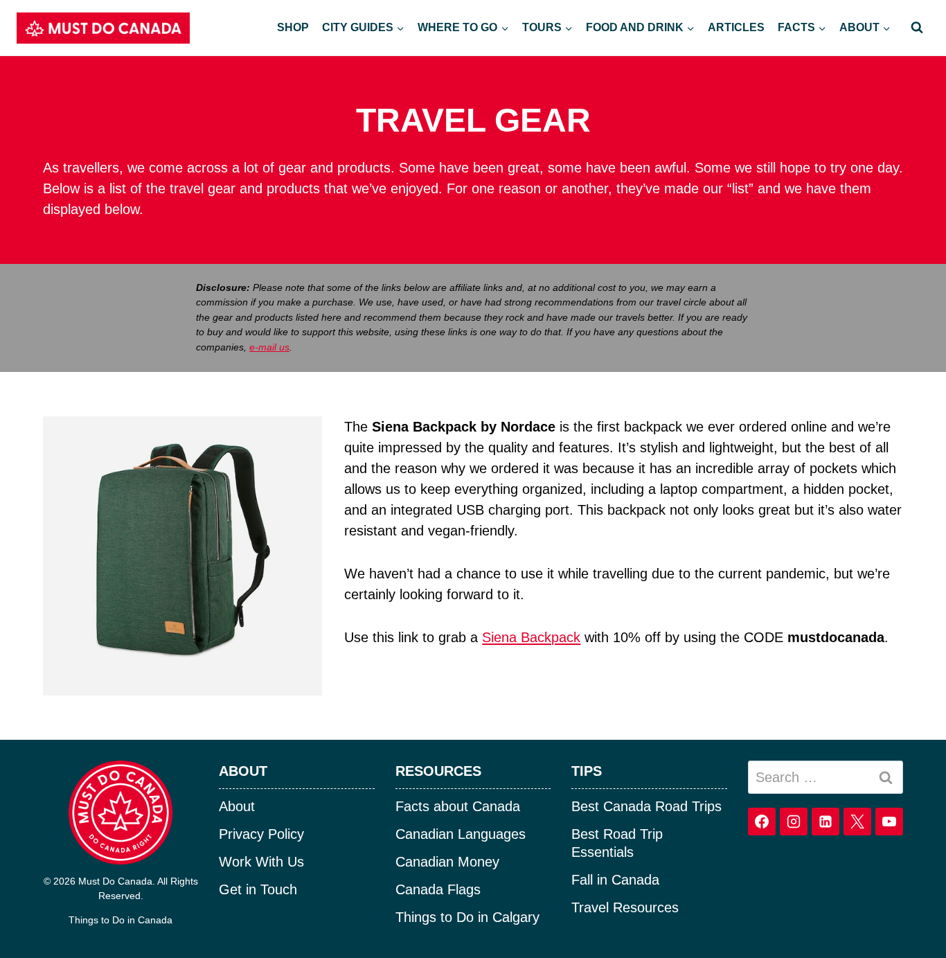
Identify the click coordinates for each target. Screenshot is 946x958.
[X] (857, 821)
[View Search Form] (916, 27)
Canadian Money (447, 861)
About (237, 806)
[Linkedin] (825, 821)
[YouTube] (889, 821)
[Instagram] (793, 821)
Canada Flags (438, 889)
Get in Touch (258, 889)
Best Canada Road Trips (646, 806)
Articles (736, 27)
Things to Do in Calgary (467, 917)
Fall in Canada (615, 879)
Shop (293, 27)
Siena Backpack (531, 637)
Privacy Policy (261, 834)
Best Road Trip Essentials (617, 843)
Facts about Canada (457, 806)
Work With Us (261, 861)
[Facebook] (762, 821)
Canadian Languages (460, 834)
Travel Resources (625, 907)
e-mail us (269, 347)
